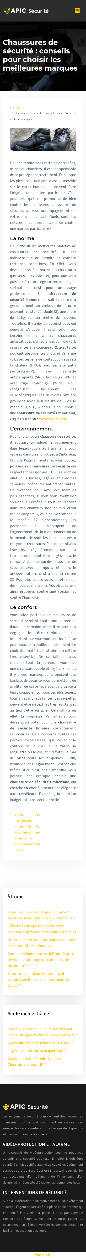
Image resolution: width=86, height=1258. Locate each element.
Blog (17, 107)
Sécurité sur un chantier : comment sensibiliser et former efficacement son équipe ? (39, 979)
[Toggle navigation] (77, 10)
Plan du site (43, 1255)
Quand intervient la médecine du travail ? (41, 1043)
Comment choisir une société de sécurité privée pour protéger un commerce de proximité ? (41, 959)
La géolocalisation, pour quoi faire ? (36, 1051)
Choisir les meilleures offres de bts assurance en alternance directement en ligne (27, 832)
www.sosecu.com (53, 419)
